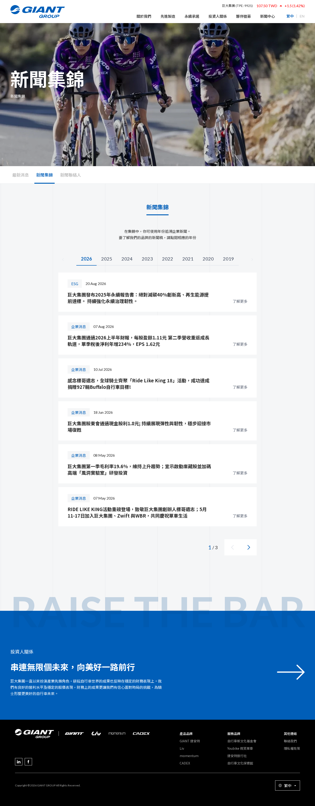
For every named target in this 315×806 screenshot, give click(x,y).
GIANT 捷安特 (190, 741)
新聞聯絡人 (70, 175)
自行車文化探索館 (240, 763)
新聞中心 (267, 16)
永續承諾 (191, 16)
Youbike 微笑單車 (240, 748)
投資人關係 (217, 16)
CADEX (185, 763)
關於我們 (144, 16)
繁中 (290, 16)
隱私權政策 (292, 748)
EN (302, 16)
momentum (189, 755)
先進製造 (167, 16)
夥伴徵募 (243, 16)
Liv (182, 748)
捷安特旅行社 (237, 755)
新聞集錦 (44, 175)
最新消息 (20, 175)
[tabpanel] (157, 414)
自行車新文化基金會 (241, 741)
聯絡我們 (290, 741)
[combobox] (287, 785)
